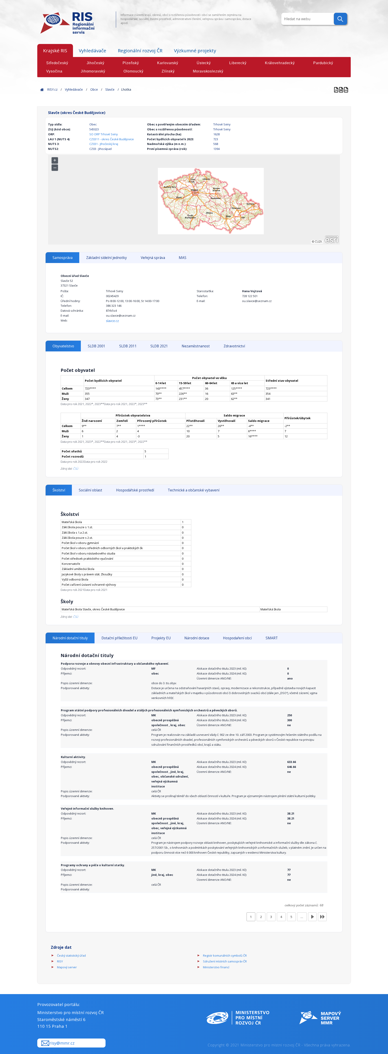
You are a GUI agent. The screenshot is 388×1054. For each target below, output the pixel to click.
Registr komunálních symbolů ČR (225, 955)
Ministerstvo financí (216, 967)
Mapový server (67, 967)
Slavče (110, 89)
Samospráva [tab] (63, 257)
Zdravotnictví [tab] (234, 346)
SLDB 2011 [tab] (128, 346)
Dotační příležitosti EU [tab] (119, 638)
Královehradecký (280, 63)
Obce (94, 89)
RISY (60, 961)
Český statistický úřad (71, 955)
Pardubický (323, 63)
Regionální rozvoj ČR (140, 50)
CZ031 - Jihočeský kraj (103, 144)
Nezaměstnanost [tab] (196, 346)
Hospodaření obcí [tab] (237, 638)
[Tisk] (341, 89)
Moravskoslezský (208, 71)
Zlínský (168, 71)
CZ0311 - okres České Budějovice (111, 139)
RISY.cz (52, 89)
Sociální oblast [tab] (90, 490)
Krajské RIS (55, 50)
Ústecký (204, 63)
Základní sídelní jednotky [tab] (106, 257)
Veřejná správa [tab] (153, 257)
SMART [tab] (272, 638)
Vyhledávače (92, 50)
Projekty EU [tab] (161, 638)
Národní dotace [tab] (196, 638)
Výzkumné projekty (195, 50)
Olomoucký (133, 71)
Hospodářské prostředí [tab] (135, 490)
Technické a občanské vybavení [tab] (193, 490)
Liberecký (238, 63)
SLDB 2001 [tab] (96, 346)
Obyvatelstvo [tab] (63, 346)
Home (42, 89)
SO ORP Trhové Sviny (103, 134)
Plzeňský (131, 63)
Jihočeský (95, 63)
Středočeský (57, 63)
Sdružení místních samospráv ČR (225, 961)
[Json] (346, 89)
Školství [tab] (59, 490)
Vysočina (54, 71)
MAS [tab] (182, 257)
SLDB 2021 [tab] (159, 346)
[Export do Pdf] (336, 89)
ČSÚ (75, 469)
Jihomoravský (93, 71)
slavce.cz (112, 321)
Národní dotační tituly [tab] (70, 638)
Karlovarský (167, 63)
